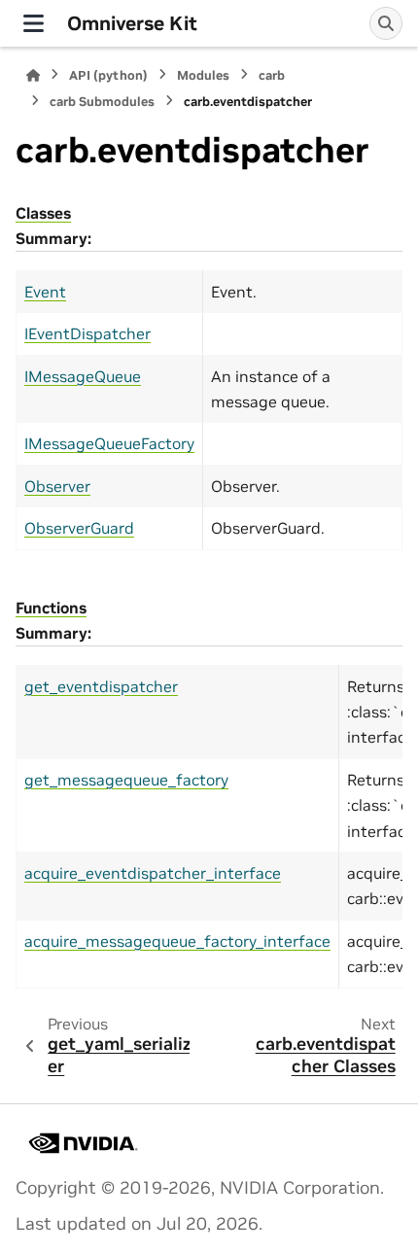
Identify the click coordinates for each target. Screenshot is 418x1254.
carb (272, 75)
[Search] (385, 23)
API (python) (108, 75)
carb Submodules (102, 101)
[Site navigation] (34, 23)
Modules (203, 75)
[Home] (33, 75)
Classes (43, 213)
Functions (51, 607)
